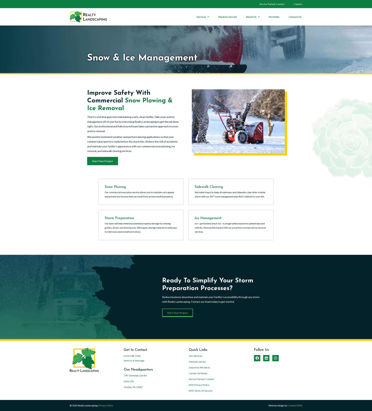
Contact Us (295, 16)
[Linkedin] (266, 358)
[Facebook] (257, 358)
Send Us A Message (134, 360)
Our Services (195, 355)
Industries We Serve (199, 367)
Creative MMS (294, 405)
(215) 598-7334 (132, 355)
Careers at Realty (198, 373)
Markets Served (227, 16)
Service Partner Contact (272, 4)
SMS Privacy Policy (199, 384)
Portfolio (274, 16)
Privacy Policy (106, 405)
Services (201, 16)
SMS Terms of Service (200, 390)
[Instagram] (275, 358)
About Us (251, 16)
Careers (298, 4)
